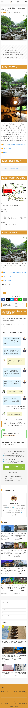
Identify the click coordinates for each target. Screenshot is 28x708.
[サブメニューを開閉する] (25, 610)
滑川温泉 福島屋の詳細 (11, 57)
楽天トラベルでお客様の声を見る (11, 168)
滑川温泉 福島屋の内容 (11, 50)
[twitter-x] (13, 515)
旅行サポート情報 (14, 503)
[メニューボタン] (2, 2)
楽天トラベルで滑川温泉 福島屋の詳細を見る (14, 144)
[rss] (14, 701)
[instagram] (15, 515)
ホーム (2, 703)
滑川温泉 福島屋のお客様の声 (12, 52)
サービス (6, 612)
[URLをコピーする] (25, 299)
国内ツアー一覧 (7, 152)
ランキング (6, 615)
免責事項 (19, 703)
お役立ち (6, 607)
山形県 (4, 12)
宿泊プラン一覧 (7, 148)
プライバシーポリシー (13, 703)
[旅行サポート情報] (14, 2)
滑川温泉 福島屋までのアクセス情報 (14, 54)
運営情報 (6, 703)
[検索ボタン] (26, 2)
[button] (3, 299)
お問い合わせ (24, 703)
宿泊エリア (7, 609)
